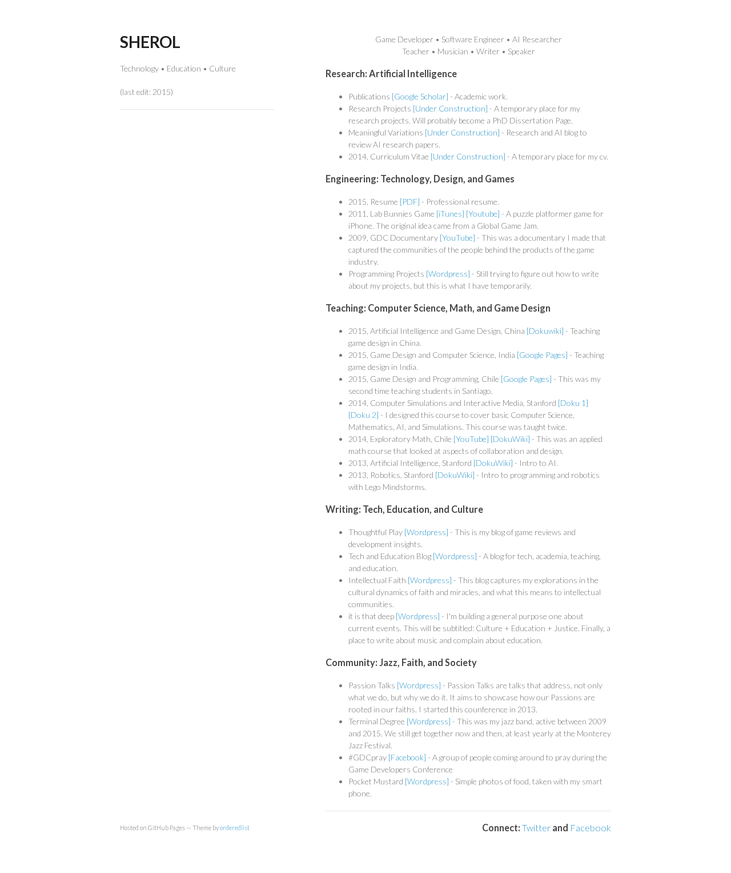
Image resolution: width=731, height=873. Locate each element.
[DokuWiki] (510, 439)
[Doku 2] (363, 415)
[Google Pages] (542, 355)
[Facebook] (407, 757)
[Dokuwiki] (545, 331)
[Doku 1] (573, 403)
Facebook (590, 827)
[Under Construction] (450, 108)
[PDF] (410, 201)
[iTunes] (450, 213)
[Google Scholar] (420, 96)
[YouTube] (457, 237)
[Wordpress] (448, 273)
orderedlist (235, 827)
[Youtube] (483, 213)
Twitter (536, 827)
